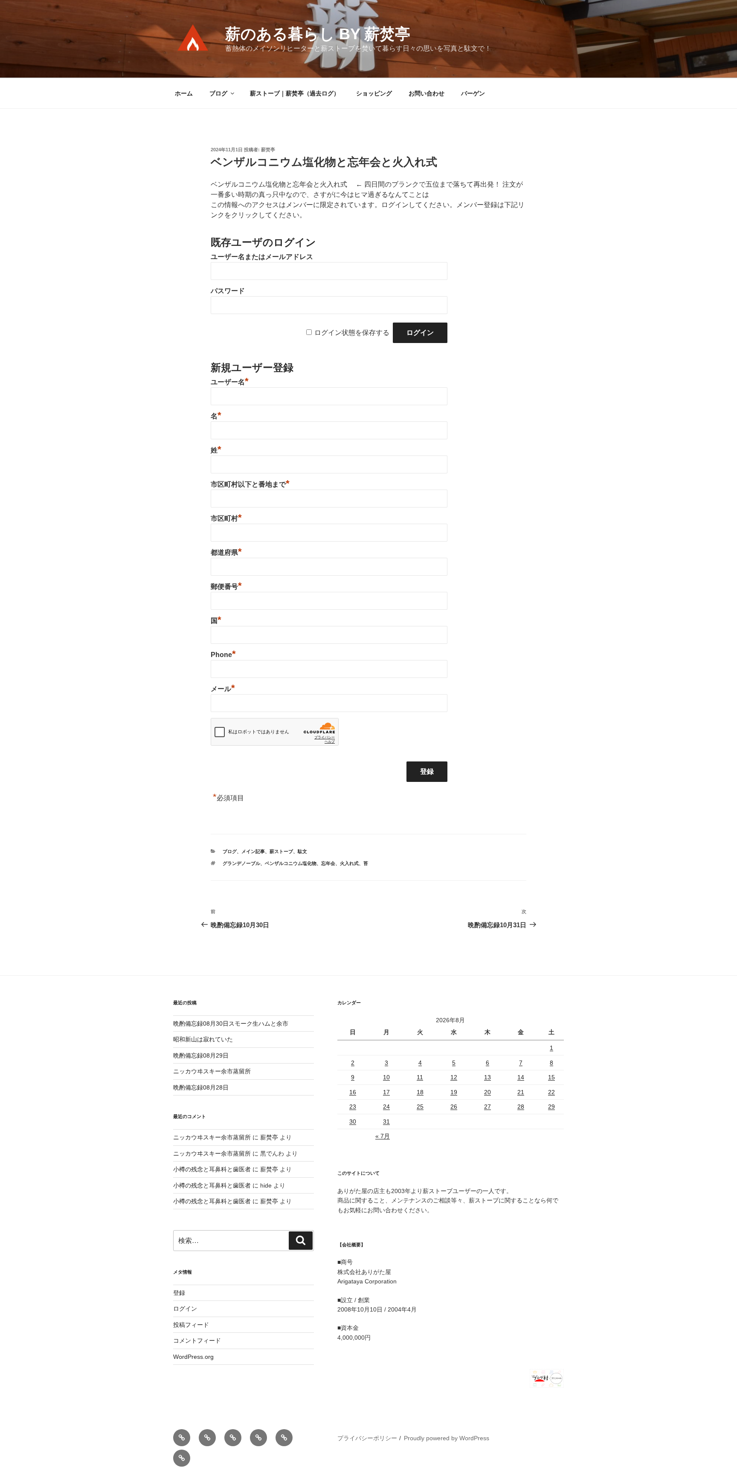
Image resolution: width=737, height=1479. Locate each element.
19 (453, 1092)
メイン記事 (253, 851)
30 (352, 1121)
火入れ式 (349, 863)
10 (386, 1077)
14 (520, 1077)
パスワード (228, 290)
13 (487, 1077)
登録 (179, 1292)
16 (352, 1092)
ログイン (185, 1308)
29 (551, 1106)
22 (551, 1092)
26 (453, 1106)
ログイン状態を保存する (351, 332)
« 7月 (382, 1136)
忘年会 (328, 863)
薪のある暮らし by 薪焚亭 (317, 34)
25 (420, 1106)
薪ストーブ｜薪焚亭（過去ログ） (294, 93)
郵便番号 (226, 586)
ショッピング (374, 93)
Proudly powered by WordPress (446, 1438)
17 (386, 1092)
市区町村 (226, 518)
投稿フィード (191, 1324)
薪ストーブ (281, 851)
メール (223, 688)
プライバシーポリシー (367, 1438)
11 (420, 1077)
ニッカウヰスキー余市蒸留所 (212, 1071)
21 (520, 1092)
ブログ (218, 93)
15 (551, 1077)
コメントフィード (197, 1340)
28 (520, 1106)
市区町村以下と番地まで (250, 484)
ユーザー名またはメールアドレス (262, 256)
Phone (223, 654)
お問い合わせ (426, 93)
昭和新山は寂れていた (203, 1039)
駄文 (302, 851)
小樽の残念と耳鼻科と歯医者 (212, 1169)
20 (487, 1092)
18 (420, 1092)
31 (386, 1121)
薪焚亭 (268, 149)
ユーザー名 (230, 382)
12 (453, 1077)
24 (386, 1106)
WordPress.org (193, 1356)
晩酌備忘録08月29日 (201, 1055)
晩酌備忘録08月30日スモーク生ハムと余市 (230, 1023)
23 (352, 1106)
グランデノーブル (241, 863)
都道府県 (226, 552)
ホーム (184, 93)
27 (487, 1106)
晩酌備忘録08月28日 (201, 1087)
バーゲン (473, 93)
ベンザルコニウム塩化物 (290, 863)
